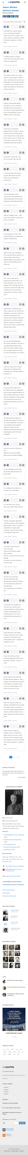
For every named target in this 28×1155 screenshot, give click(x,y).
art (22, 1051)
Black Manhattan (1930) (10, 844)
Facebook (6, 1087)
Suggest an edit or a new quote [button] (12, 876)
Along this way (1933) (9, 849)
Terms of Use (7, 1151)
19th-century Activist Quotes (9, 896)
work (19, 1051)
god (7, 857)
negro (4, 859)
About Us (21, 1151)
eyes (10, 859)
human (18, 859)
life (14, 857)
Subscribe (22, 1123)
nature (12, 1049)
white (7, 859)
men (14, 1054)
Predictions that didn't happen (15, 980)
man (22, 859)
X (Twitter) (6, 1091)
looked (6, 861)
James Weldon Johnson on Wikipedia (14, 866)
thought (11, 857)
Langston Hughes (15, 910)
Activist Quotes (6, 893)
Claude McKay (14, 916)
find (3, 861)
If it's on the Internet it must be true (16, 987)
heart (5, 1054)
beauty (14, 859)
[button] (24, 1)
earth (10, 861)
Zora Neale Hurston (15, 928)
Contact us (5, 1078)
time (17, 1049)
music (19, 857)
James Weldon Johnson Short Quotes (13, 884)
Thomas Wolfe (21, 777)
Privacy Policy (15, 1151)
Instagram (6, 1089)
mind (14, 1051)
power (5, 1051)
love (8, 1049)
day (18, 1054)
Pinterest (6, 1094)
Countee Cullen (14, 922)
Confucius (14, 1033)
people (4, 857)
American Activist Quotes (9, 890)
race (16, 857)
